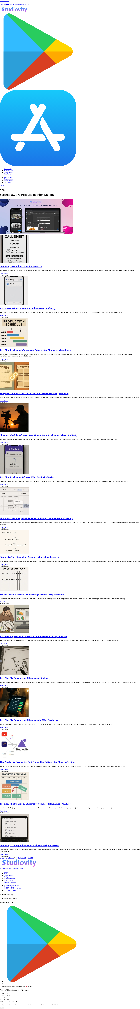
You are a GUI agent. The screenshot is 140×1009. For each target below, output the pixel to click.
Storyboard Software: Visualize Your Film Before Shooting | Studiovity (34, 393)
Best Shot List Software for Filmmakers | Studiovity (25, 678)
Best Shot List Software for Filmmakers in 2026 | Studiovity (29, 720)
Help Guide (7, 174)
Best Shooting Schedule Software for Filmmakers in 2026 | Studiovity (33, 636)
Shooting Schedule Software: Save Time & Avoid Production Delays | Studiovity (39, 435)
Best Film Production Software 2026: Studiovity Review (27, 477)
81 (30, 858)
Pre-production (8, 170)
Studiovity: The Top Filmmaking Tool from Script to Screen (29, 845)
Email (2, 998)
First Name (3, 994)
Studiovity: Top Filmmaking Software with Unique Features (29, 557)
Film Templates (8, 172)
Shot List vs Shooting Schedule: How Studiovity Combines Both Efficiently (36, 518)
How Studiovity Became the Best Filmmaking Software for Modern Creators (37, 762)
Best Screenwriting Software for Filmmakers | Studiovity (28, 308)
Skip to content (4, 1)
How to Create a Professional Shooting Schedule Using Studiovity (32, 594)
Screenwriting (8, 169)
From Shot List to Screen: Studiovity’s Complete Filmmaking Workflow (35, 804)
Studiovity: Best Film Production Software (21, 266)
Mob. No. (3, 1000)
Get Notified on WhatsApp (10, 1002)
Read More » (4, 273)
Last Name (3, 996)
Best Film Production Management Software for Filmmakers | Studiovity (35, 350)
